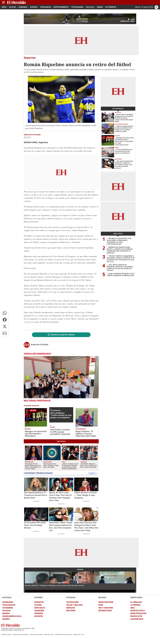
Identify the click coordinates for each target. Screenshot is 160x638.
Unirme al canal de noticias (63, 335)
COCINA (38, 605)
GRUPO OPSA (136, 597)
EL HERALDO (136, 602)
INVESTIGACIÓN (105, 602)
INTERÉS (38, 597)
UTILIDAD (70, 597)
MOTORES (71, 610)
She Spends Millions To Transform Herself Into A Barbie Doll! (35, 495)
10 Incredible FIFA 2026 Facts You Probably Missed (35, 525)
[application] (61, 377)
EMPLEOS (70, 607)
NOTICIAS (6, 597)
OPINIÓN (38, 613)
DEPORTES (39, 602)
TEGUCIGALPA (8, 605)
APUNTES (38, 616)
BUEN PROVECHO (138, 613)
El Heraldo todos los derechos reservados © (18, 628)
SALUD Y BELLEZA (74, 605)
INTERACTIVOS (105, 610)
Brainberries (36, 501)
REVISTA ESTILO (137, 610)
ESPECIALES (39, 607)
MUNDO (6, 613)
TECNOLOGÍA (72, 602)
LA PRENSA (135, 605)
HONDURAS (7, 602)
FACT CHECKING (105, 607)
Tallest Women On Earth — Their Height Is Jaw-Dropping (85, 495)
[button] (5, 313)
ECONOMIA (7, 607)
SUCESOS (6, 610)
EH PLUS (102, 597)
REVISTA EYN (136, 616)
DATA (100, 605)
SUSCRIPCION (136, 619)
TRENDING (39, 610)
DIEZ (132, 607)
